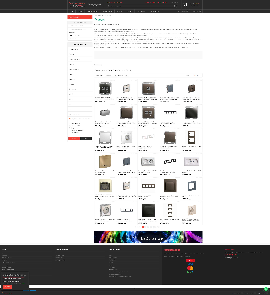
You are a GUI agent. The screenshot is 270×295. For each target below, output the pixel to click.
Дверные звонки (5, 252)
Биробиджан (75, 123)
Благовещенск (75, 125)
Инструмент (4, 255)
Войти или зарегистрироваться (115, 2)
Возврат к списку (98, 64)
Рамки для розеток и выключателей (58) (77, 29)
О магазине (129, 11)
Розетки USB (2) (72, 38)
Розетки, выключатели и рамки (8, 262)
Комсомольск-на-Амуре (77, 130)
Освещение (4, 260)
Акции (71, 11)
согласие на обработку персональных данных (13, 277)
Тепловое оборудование (7, 264)
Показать (74, 138)
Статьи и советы (141, 11)
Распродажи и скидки (59, 257)
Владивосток (75, 128)
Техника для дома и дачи (7, 267)
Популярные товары (59, 255)
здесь (22, 282)
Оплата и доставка (107, 11)
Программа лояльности (92, 11)
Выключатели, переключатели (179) (76, 25)
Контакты (119, 11)
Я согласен (7, 286)
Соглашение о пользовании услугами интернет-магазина (120, 276)
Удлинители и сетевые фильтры (8, 269)
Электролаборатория (155, 11)
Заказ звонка (175, 2)
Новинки (57, 252)
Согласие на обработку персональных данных (118, 271)
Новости (80, 11)
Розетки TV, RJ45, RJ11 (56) (75, 35)
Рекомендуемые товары (60, 260)
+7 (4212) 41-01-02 (162, 2)
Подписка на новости (229, 249)
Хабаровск (79, 5)
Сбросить (86, 138)
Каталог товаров (74, 17)
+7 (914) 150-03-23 (150, 2)
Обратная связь (7, 293)
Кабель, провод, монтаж (7, 257)
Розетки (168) (72, 32)
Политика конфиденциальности (115, 274)
